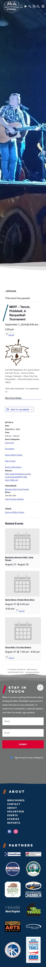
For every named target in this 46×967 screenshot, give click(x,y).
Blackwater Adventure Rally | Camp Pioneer (19, 558)
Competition (9, 448)
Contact (13, 804)
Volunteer (15, 811)
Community (9, 442)
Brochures (16, 800)
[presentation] (22, 541)
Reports (13, 822)
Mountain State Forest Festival (17, 489)
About (12, 807)
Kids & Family (10, 461)
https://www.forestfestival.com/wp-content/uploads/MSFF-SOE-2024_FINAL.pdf (18, 477)
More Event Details (13, 397)
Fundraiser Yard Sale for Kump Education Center (17, 670)
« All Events (10, 290)
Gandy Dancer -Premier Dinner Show (19, 599)
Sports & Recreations (13, 467)
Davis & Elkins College (13, 455)
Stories (13, 819)
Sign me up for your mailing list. (29, 757)
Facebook (9, 831)
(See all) (11, 335)
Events (12, 815)
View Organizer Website (14, 499)
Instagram (15, 831)
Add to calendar (20, 409)
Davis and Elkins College (14, 512)
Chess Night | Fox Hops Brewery (18, 647)
